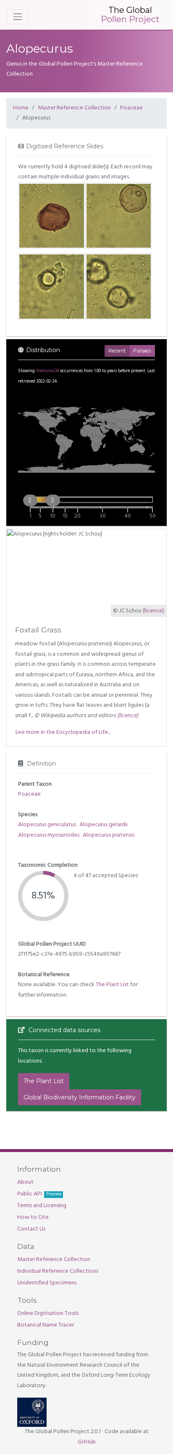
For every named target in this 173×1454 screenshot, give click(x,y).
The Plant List (112, 985)
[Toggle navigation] (18, 16)
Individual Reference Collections (57, 1271)
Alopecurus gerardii (103, 825)
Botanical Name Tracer (45, 1325)
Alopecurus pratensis (108, 835)
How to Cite (33, 1217)
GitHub (87, 1442)
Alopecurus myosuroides (48, 835)
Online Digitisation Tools (48, 1313)
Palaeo (142, 351)
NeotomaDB (47, 371)
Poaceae (131, 108)
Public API (39, 1194)
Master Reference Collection (74, 108)
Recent (117, 351)
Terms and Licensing (41, 1205)
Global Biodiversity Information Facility (80, 1097)
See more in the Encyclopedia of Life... (62, 732)
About (25, 1182)
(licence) (153, 611)
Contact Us (31, 1229)
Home (21, 108)
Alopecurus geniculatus (47, 825)
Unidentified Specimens (46, 1283)
